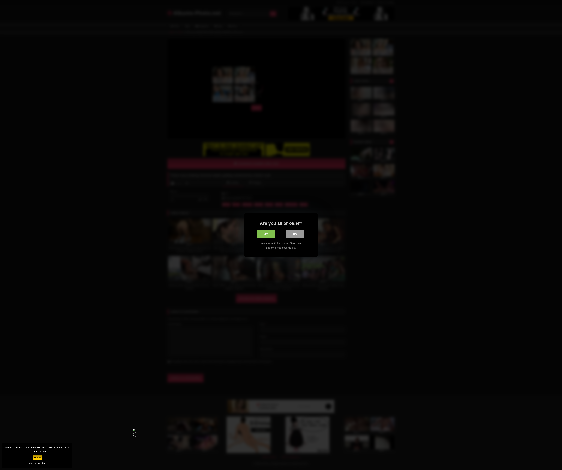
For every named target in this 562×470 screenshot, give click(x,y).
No (295, 234)
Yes (266, 234)
